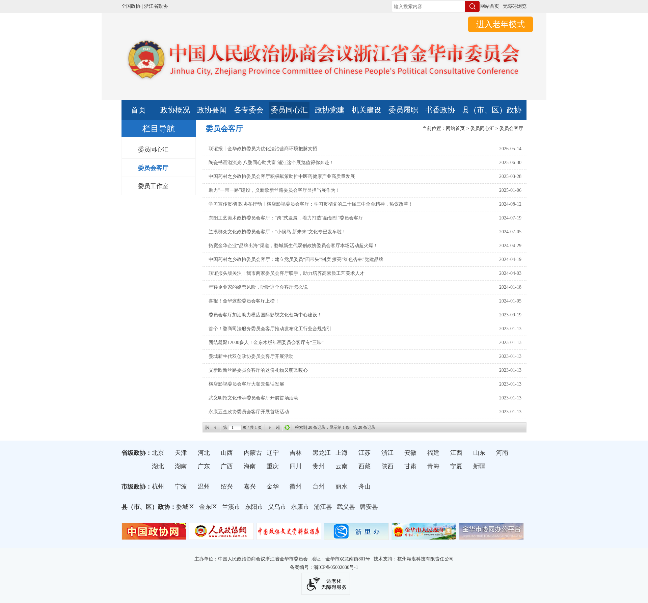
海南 (250, 466)
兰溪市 (231, 506)
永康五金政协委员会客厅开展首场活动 (249, 411)
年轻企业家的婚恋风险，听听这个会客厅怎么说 (258, 287)
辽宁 (273, 452)
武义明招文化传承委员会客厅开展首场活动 (253, 397)
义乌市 (277, 506)
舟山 (364, 486)
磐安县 (369, 506)
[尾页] (277, 427)
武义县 (346, 506)
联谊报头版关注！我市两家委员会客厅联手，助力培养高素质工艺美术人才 (286, 273)
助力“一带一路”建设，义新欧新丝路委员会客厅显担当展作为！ (274, 190)
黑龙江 (322, 452)
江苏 (364, 452)
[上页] (215, 427)
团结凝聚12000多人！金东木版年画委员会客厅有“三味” (266, 342)
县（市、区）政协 (491, 110)
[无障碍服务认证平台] (326, 584)
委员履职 (403, 110)
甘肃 (410, 466)
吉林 (296, 452)
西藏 (364, 466)
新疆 (479, 466)
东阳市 (254, 506)
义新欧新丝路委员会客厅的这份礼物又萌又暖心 (258, 370)
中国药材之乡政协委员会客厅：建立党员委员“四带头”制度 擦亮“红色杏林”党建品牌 (296, 259)
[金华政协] (324, 83)
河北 (204, 452)
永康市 (300, 506)
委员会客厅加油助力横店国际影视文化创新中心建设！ (265, 314)
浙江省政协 (156, 6)
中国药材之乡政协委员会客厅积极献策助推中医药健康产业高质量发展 (282, 176)
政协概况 (175, 110)
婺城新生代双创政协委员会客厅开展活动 (251, 356)
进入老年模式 (500, 24)
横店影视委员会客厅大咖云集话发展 (246, 384)
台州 (319, 486)
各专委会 (249, 110)
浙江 (387, 452)
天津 (181, 452)
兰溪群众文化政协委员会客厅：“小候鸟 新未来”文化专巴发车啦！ (277, 231)
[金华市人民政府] (424, 536)
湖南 (181, 466)
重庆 (273, 466)
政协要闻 (212, 110)
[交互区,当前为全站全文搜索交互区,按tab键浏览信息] (432, 6)
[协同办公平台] (491, 536)
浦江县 (323, 506)
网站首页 (455, 128)
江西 (456, 452)
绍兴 (227, 486)
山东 (479, 452)
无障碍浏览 (514, 6)
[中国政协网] (154, 536)
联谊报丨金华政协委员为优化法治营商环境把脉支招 (263, 148)
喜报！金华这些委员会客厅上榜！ (244, 301)
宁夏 (456, 466)
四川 (296, 466)
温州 (204, 486)
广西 (227, 466)
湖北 (158, 466)
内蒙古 (253, 452)
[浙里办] (356, 536)
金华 (273, 486)
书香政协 (440, 110)
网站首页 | (491, 6)
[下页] (269, 427)
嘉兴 (250, 486)
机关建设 (366, 110)
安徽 (410, 452)
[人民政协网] (221, 536)
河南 (502, 452)
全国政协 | (132, 6)
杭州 (158, 486)
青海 (433, 466)
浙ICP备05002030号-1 (336, 567)
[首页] (207, 427)
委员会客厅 (153, 167)
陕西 (387, 466)
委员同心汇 (289, 110)
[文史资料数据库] (289, 536)
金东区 (208, 506)
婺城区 (185, 506)
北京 (158, 452)
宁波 (181, 486)
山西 (227, 452)
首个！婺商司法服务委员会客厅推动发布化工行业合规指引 (270, 328)
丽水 (341, 486)
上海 (341, 452)
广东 (204, 466)
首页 (138, 110)
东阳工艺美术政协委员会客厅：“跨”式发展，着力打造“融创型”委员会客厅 (286, 217)
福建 (433, 452)
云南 (341, 466)
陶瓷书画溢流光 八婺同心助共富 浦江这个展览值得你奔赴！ (271, 162)
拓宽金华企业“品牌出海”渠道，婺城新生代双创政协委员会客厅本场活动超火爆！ (293, 245)
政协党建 (330, 110)
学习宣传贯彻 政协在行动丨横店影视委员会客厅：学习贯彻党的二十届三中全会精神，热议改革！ (311, 204)
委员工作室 (153, 186)
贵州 (319, 466)
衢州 (296, 486)
